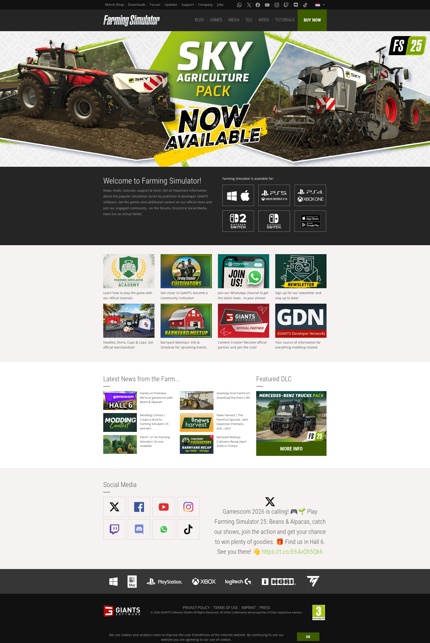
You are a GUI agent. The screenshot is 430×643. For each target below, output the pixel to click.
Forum (155, 4)
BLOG (199, 19)
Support (187, 4)
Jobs (220, 4)
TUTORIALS (285, 19)
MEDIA (233, 19)
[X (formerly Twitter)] (249, 4)
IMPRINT (249, 607)
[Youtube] (267, 4)
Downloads (137, 4)
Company (205, 4)
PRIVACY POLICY (196, 607)
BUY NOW (312, 20)
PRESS (265, 607)
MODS (264, 19)
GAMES (216, 19)
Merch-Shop (114, 4)
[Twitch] (286, 4)
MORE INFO (291, 449)
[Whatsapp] (240, 4)
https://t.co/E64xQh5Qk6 (292, 551)
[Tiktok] (305, 4)
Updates (170, 4)
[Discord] (296, 4)
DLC (249, 19)
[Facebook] (258, 4)
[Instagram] (277, 4)
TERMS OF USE (225, 607)
